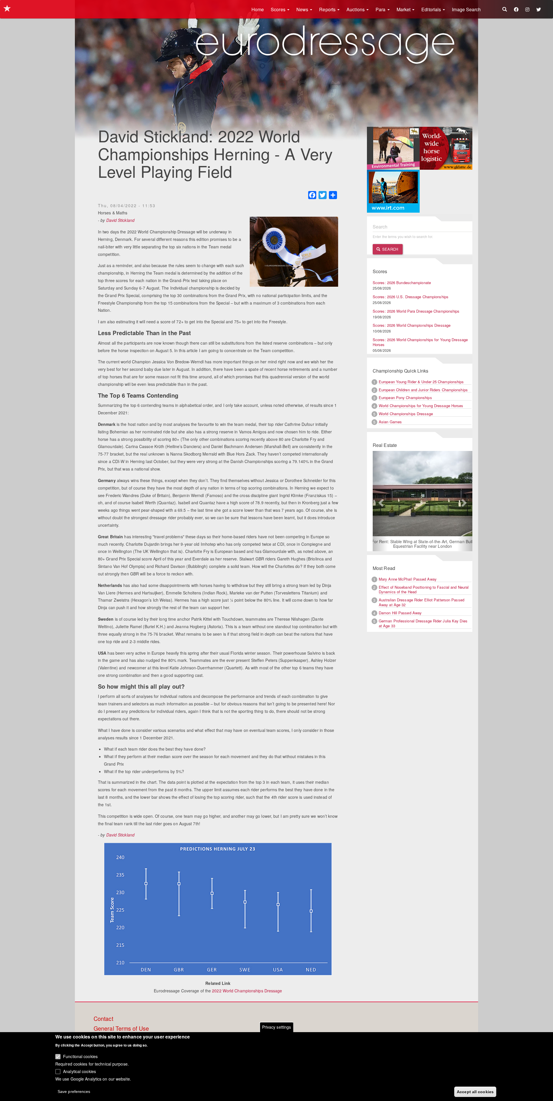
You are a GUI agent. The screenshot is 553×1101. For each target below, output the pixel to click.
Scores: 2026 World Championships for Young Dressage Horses (420, 342)
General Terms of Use (121, 1028)
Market (404, 9)
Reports (328, 9)
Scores (279, 9)
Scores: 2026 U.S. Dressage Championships (410, 296)
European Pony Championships (405, 397)
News (303, 9)
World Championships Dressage (406, 413)
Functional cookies (80, 1056)
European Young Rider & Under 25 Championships (421, 381)
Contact (103, 1019)
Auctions (356, 9)
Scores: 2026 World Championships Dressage (411, 325)
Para (381, 9)
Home (257, 9)
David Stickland (120, 220)
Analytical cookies (79, 1071)
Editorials (431, 9)
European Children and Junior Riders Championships (423, 389)
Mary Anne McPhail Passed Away (408, 579)
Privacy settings (276, 1027)
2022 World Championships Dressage (247, 991)
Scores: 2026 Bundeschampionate (402, 282)
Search (389, 249)
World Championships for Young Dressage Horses (421, 405)
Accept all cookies (475, 1091)
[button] (380, 501)
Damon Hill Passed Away (400, 612)
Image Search (466, 9)
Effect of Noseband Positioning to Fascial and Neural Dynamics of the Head (424, 589)
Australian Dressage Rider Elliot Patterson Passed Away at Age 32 (421, 602)
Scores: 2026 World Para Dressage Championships (416, 311)
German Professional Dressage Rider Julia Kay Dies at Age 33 (423, 623)
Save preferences (74, 1091)
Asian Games (390, 421)
